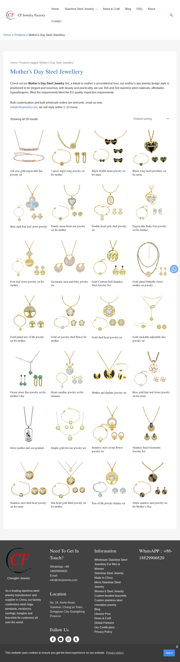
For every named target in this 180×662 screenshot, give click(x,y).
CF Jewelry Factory (31, 15)
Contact (56, 21)
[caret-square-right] (61, 639)
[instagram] (68, 639)
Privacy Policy (103, 631)
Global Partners (104, 622)
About (151, 8)
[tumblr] (76, 639)
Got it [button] (169, 652)
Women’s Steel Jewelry (109, 591)
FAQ (139, 8)
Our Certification (104, 627)
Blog (128, 8)
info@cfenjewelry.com (24, 107)
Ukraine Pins (102, 613)
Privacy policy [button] (115, 652)
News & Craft (111, 8)
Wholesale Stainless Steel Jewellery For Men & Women (110, 564)
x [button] (177, 646)
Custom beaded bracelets (110, 595)
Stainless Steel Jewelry (79, 8)
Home (55, 8)
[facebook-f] (53, 639)
